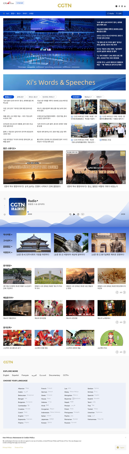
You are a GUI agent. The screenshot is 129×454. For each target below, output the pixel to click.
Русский (43, 375)
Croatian (24, 409)
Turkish (93, 409)
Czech (22, 412)
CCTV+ (66, 375)
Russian (70, 423)
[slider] (28, 211)
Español (15, 375)
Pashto (68, 416)
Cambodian (23, 406)
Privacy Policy (7, 447)
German (47, 392)
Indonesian (50, 412)
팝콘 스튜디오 (9, 148)
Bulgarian (25, 402)
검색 (119, 13)
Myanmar (72, 399)
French (46, 388)
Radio (112, 13)
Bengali (22, 399)
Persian (69, 406)
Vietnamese (95, 419)
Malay (71, 392)
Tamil (92, 402)
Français (25, 375)
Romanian (71, 419)
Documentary (54, 375)
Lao (67, 388)
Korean (46, 423)
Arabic (23, 392)
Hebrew (46, 402)
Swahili (93, 399)
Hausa (45, 399)
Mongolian (71, 395)
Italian (46, 416)
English (6, 375)
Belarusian (26, 395)
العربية (34, 375)
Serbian (93, 388)
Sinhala (93, 392)
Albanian (23, 388)
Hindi (45, 406)
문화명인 (6, 246)
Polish (68, 409)
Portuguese (71, 412)
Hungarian (47, 409)
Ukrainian (95, 412)
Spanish (93, 395)
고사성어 (6, 240)
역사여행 (6, 234)
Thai (91, 406)
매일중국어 (7, 297)
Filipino (23, 423)
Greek (46, 395)
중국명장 (6, 265)
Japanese (47, 419)
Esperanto (25, 419)
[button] (117, 292)
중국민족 (6, 327)
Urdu (91, 416)
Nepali (68, 402)
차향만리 (6, 252)
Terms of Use (19, 447)
